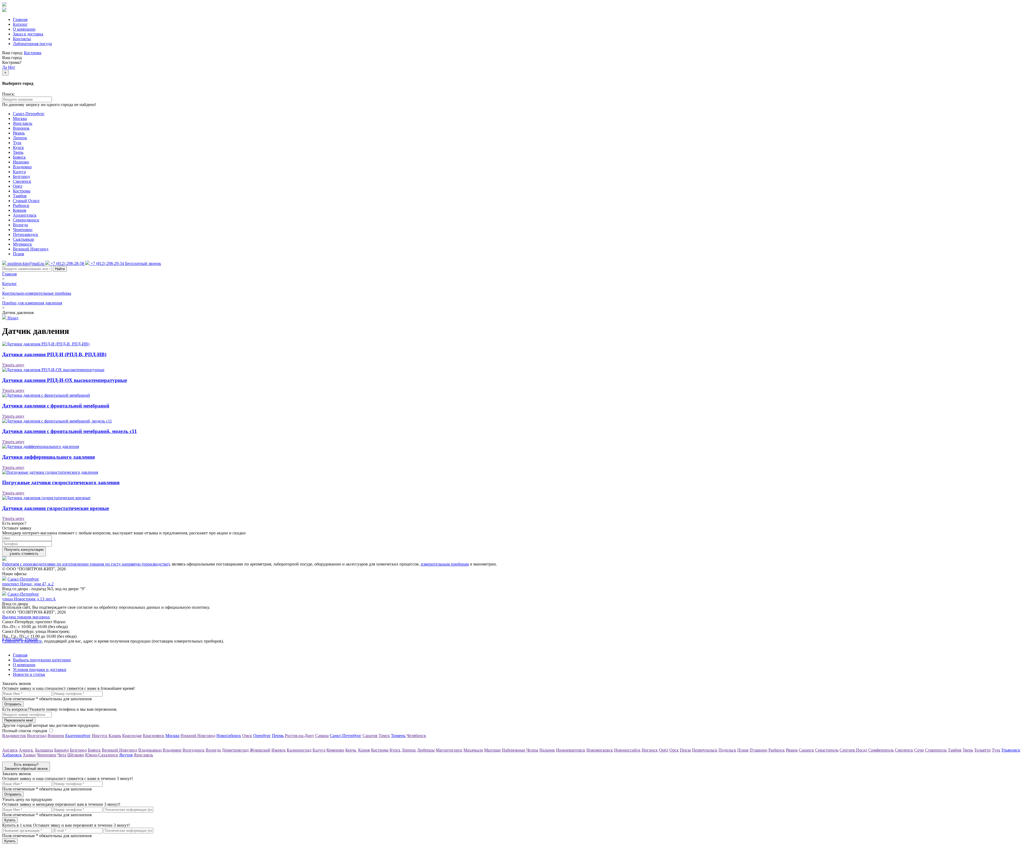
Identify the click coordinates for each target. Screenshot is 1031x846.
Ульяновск (1010, 750)
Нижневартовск (570, 750)
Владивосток (14, 735)
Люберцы (426, 750)
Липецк (20, 138)
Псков (18, 253)
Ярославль (22, 123)
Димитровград (235, 750)
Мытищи (492, 750)
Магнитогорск (449, 750)
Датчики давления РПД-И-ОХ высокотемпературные (64, 380)
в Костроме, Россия (20, 639)
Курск (18, 147)
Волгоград (36, 735)
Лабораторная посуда (32, 43)
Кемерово (335, 750)
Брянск (19, 157)
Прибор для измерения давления (32, 303)
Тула (17, 142)
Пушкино (758, 750)
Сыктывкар (23, 239)
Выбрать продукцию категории (42, 660)
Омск (247, 735)
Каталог (20, 24)
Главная (20, 19)
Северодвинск (26, 220)
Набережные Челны (520, 750)
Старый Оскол (26, 200)
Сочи (919, 750)
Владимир (22, 167)
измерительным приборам (445, 564)
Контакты (22, 39)
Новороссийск (627, 750)
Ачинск (26, 750)
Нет (11, 67)
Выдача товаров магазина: (26, 617)
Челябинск (416, 735)
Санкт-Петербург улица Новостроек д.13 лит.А (29, 596)
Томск (384, 735)
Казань (114, 735)
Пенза (685, 750)
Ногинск (650, 750)
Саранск (806, 750)
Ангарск (10, 750)
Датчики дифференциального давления (48, 457)
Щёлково (75, 755)
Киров (364, 750)
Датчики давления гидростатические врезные (55, 508)
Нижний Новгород (197, 735)
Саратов (369, 735)
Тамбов (20, 196)
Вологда (20, 225)
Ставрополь (936, 750)
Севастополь (826, 750)
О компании (24, 29)
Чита (61, 755)
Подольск (727, 750)
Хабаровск (12, 755)
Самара (322, 735)
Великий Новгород (30, 249)
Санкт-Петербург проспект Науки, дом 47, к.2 (28, 581)
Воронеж (21, 128)
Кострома (32, 52)
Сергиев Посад (853, 750)
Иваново (21, 162)
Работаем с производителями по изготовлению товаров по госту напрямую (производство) (86, 564)
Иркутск (99, 735)
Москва (20, 118)
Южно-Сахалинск (101, 755)
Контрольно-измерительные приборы (36, 293)
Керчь (351, 750)
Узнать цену (13, 365)
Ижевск (278, 750)
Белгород (21, 176)
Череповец (22, 229)
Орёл (17, 186)
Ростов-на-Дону (299, 735)
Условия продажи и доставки (39, 669)
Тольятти (982, 750)
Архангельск (25, 215)
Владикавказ (150, 750)
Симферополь (881, 750)
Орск (674, 750)
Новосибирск (228, 735)
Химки (29, 755)
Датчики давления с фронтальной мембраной (55, 406)
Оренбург (262, 735)
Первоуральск (704, 750)
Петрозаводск (25, 234)
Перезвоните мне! (18, 720)
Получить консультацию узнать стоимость (24, 552)
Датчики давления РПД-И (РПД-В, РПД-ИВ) (54, 354)
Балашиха (44, 750)
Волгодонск (194, 750)
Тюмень (398, 735)
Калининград (299, 750)
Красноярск (153, 735)
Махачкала (473, 750)
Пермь (278, 735)
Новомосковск (599, 750)
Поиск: (8, 94)
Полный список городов (24, 730)
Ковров (19, 210)
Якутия (126, 755)
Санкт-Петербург (29, 113)
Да (4, 67)
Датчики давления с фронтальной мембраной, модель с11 (69, 431)
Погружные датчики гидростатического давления (60, 482)
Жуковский (260, 750)
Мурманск (22, 244)
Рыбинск (21, 205)
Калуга (19, 171)
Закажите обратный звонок (26, 767)
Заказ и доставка (28, 34)
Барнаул (61, 750)
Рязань (19, 133)
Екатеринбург (78, 735)
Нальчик (547, 750)
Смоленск (22, 181)
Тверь (18, 152)
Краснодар (132, 735)
